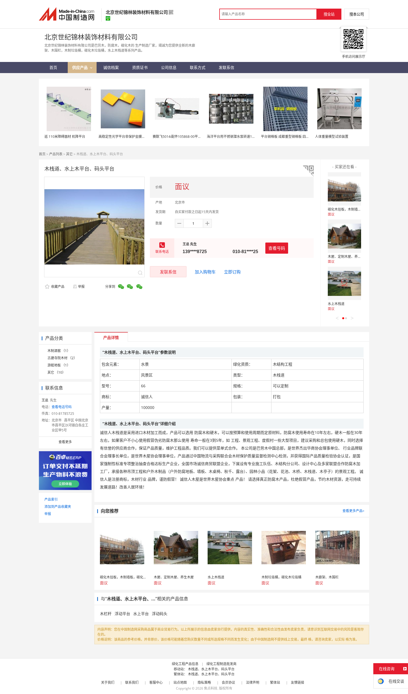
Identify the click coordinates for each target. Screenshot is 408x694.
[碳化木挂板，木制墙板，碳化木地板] (344, 189)
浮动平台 (122, 613)
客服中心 (156, 682)
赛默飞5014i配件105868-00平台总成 (180, 136)
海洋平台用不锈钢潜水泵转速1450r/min (236, 136)
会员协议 (228, 682)
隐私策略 (204, 682)
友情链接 (297, 682)
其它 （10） (56, 372)
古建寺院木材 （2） (62, 358)
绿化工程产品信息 (185, 663)
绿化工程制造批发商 (221, 663)
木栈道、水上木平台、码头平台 (211, 669)
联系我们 (131, 682)
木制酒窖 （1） (58, 350)
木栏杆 (106, 613)
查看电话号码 (62, 407)
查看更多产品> (353, 510)
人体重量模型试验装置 (331, 136)
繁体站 (275, 682)
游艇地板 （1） (58, 365)
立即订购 (232, 271)
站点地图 (180, 682)
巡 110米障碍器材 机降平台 (64, 136)
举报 (81, 286)
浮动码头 (159, 613)
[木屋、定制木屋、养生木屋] (344, 236)
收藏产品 (57, 286)
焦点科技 (210, 688)
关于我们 (107, 682)
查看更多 (65, 442)
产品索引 (51, 499)
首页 (42, 154)
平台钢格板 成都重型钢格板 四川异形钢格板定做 (297, 136)
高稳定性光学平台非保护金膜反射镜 (125, 136)
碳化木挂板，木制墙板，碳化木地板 (354, 209)
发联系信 (168, 271)
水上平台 (141, 613)
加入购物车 (205, 271)
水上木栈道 (336, 303)
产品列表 (55, 154)
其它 (69, 154)
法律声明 (252, 682)
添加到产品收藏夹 (57, 506)
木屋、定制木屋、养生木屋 (348, 256)
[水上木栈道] (344, 283)
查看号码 (276, 248)
